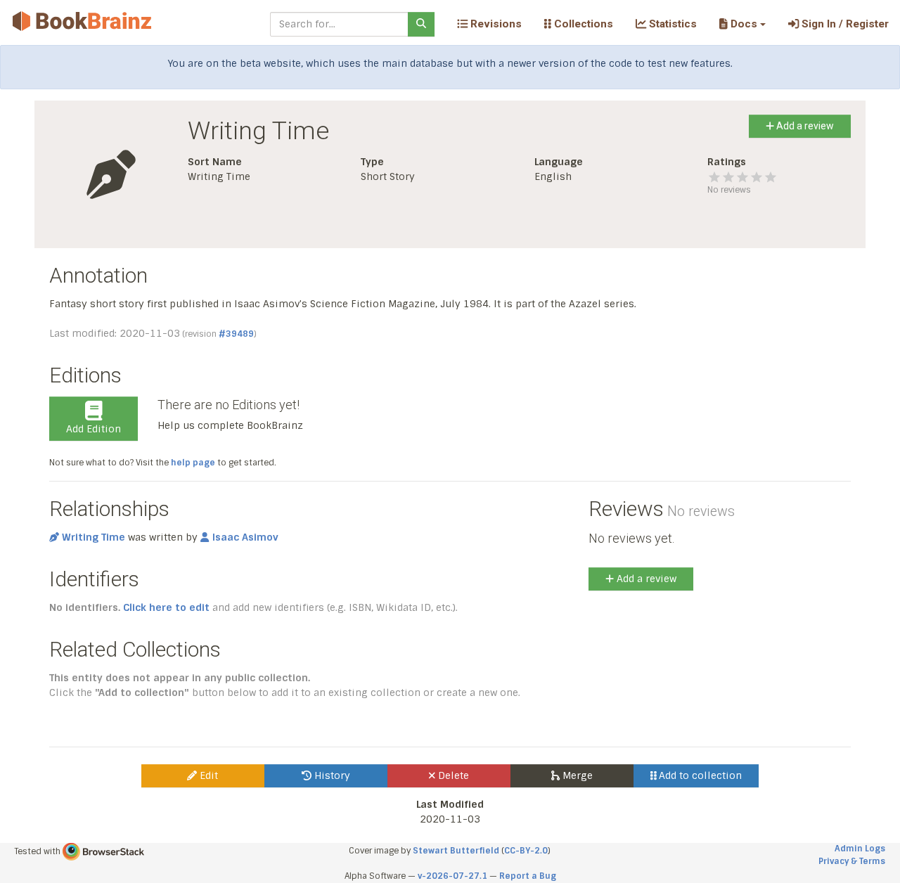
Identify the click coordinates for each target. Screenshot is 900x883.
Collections (582, 24)
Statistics (671, 24)
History (330, 775)
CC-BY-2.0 (526, 850)
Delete (452, 775)
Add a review (804, 125)
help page (193, 462)
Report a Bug (527, 876)
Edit (207, 775)
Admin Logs (860, 848)
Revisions (495, 24)
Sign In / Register (844, 24)
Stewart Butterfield (456, 850)
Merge (576, 775)
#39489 (236, 334)
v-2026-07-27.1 (452, 876)
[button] (742, 24)
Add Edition (93, 429)
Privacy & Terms (851, 861)
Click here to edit (166, 607)
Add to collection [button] (699, 775)
